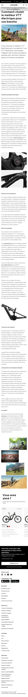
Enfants (3, 646)
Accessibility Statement (7, 622)
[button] (7, 526)
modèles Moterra (8, 243)
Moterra (3, 83)
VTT (2, 638)
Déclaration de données (7, 628)
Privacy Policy (13, 693)
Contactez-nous (5, 591)
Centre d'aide (4, 658)
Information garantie (6, 663)
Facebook (8, 574)
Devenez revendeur (6, 610)
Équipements (4, 648)
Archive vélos (4, 687)
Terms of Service (5, 693)
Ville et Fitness (5, 641)
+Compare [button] (19, 508)
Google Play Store (15, 581)
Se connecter (21, 2)
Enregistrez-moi (14, 563)
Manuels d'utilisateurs (6, 685)
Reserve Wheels (5, 619)
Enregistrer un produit (7, 660)
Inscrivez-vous (25, 2)
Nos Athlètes (4, 596)
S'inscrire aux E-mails (6, 601)
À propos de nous (5, 588)
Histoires (3, 598)
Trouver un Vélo (5, 650)
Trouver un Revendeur (7, 608)
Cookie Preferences (21, 693)
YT (11, 574)
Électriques (4, 643)
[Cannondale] (14, 5)
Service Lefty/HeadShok (7, 672)
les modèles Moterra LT (7, 265)
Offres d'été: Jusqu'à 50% (6, 1)
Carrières (3, 593)
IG (2, 574)
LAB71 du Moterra (18, 138)
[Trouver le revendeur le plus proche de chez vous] (15, 1)
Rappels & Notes (5, 678)
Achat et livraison (5, 665)
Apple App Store (5, 581)
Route (2, 636)
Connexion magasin (6, 613)
